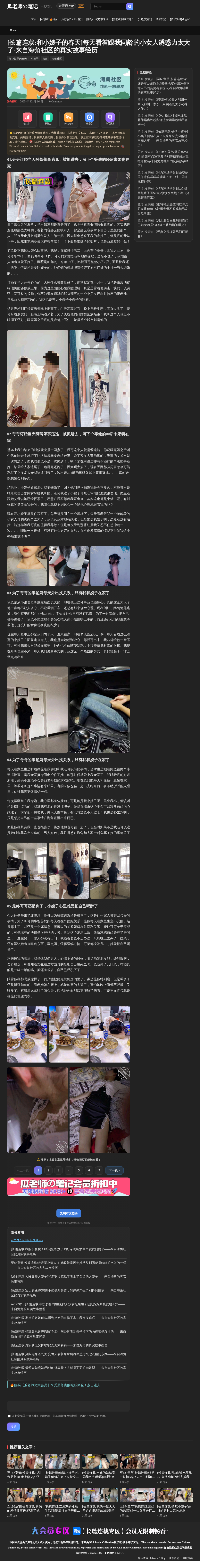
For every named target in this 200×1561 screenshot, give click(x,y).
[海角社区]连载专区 (97, 19)
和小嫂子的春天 (18, 58)
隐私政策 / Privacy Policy (151, 1558)
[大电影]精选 (145, 19)
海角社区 (57, 58)
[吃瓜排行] (27, 119)
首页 (33, 19)
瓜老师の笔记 (22, 6)
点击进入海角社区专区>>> (27, 1240)
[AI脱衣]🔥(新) (48, 19)
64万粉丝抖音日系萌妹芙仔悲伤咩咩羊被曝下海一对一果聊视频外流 (163, 177)
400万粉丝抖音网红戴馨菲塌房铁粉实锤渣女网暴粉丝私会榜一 (163, 120)
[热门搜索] (110, 119)
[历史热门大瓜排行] (71, 19)
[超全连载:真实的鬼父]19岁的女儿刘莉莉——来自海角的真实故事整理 (59, 1345)
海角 (45, 58)
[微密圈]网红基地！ (123, 19)
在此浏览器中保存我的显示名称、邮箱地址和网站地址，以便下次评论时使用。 (60, 1415)
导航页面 (188, 1558)
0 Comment (55, 101)
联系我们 (161, 19)
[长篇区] (48, 119)
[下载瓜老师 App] (81, 6)
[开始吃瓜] (68, 119)
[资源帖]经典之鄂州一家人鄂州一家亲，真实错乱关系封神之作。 (163, 104)
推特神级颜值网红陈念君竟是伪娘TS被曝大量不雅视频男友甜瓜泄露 (163, 209)
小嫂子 (34, 58)
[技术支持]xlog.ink (180, 19)
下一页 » (114, 1170)
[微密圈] (89, 119)
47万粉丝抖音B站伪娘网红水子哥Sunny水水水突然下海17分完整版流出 (163, 193)
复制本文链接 (69, 1213)
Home (13, 30)
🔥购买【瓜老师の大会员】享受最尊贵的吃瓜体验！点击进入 (55, 1385)
